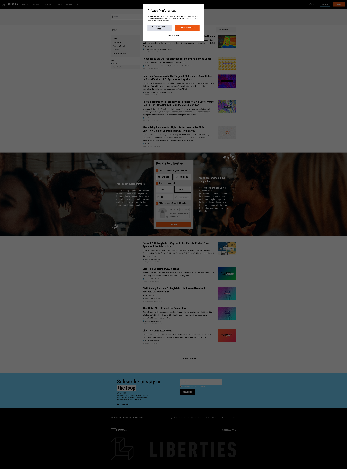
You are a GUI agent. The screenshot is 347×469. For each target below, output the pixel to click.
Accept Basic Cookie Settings (160, 28)
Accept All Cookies (187, 28)
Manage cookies (173, 36)
